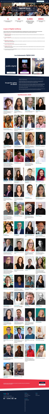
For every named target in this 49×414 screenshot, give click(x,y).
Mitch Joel (37, 215)
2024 (25, 402)
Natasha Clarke (27, 321)
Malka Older (5, 181)
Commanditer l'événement (27, 395)
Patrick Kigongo (38, 128)
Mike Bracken (38, 305)
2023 (25, 403)
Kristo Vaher (27, 181)
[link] (45, 1)
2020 (25, 407)
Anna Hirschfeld (16, 305)
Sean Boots (27, 357)
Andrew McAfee (27, 110)
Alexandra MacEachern (28, 234)
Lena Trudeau (38, 110)
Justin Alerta (5, 215)
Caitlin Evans (38, 357)
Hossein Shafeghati (39, 234)
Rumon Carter (6, 357)
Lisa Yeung (37, 197)
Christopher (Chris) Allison (8, 251)
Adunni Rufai (16, 357)
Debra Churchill (27, 215)
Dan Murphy (27, 305)
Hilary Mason (38, 145)
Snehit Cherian (27, 197)
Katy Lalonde (5, 288)
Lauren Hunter (27, 162)
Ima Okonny (16, 288)
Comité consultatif (38, 395)
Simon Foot (37, 162)
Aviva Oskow (5, 110)
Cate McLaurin (38, 339)
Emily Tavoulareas (28, 288)
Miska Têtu (16, 197)
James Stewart (6, 339)
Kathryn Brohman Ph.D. (7, 162)
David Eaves (16, 321)
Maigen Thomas (38, 181)
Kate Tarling (27, 128)
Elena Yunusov (16, 269)
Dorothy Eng (5, 234)
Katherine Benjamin (28, 269)
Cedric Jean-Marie (6, 197)
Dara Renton (27, 251)
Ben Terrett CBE (16, 234)
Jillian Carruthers (6, 321)
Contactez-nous (42, 384)
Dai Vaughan (27, 339)
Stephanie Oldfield (6, 145)
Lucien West (38, 251)
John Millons (16, 145)
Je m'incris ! (42, 382)
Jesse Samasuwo (6, 305)
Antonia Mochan (16, 215)
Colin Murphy (16, 162)
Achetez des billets (40, 1)
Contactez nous (26, 396)
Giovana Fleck (27, 145)
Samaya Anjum (16, 110)
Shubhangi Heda (6, 128)
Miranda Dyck (6, 269)
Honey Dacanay (16, 181)
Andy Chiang (16, 251)
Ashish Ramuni (16, 339)
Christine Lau (38, 269)
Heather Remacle (17, 128)
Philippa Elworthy (38, 321)
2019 (25, 408)
